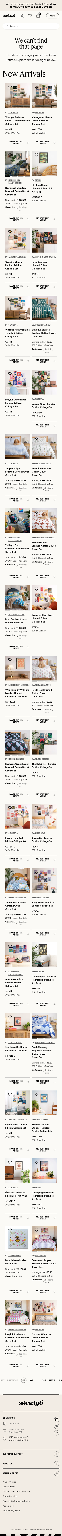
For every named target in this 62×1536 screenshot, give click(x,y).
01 (7, 176)
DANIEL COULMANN (17, 897)
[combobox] (31, 26)
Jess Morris (14, 1255)
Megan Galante (43, 463)
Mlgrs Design (42, 759)
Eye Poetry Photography (15, 973)
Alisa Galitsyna (16, 614)
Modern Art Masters (19, 685)
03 (20, 176)
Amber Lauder (42, 897)
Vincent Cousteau (17, 1119)
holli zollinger (43, 325)
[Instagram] (56, 1419)
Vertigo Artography (45, 257)
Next (52, 1380)
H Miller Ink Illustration (14, 181)
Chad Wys (40, 833)
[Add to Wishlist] (10, 87)
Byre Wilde (40, 1255)
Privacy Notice (9, 1481)
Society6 (13, 112)
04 (27, 176)
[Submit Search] (7, 26)
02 (14, 176)
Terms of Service (10, 1496)
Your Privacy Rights (11, 1510)
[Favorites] (30, 16)
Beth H (38, 180)
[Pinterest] (56, 1426)
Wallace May (15, 1042)
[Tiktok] (56, 1432)
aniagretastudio (17, 257)
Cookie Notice (9, 1486)
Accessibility (8, 1505)
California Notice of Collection (16, 1491)
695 (44, 1380)
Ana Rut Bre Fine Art (45, 537)
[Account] (22, 16)
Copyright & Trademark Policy (16, 1501)
